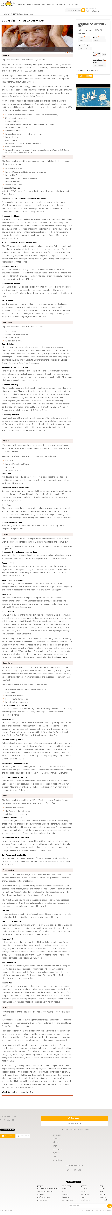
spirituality (103, 1197)
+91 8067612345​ (83, 1129)
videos (83, 1197)
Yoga (43, 4)
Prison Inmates (8, 663)
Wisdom (37, 4)
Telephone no (97, 54)
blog (101, 1186)
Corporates (7, 322)
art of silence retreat (43, 1197)
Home (3, 14)
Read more (62, 657)
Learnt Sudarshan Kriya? (99, 61)
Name (81, 38)
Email (95, 38)
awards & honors (86, 1200)
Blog (65, 4)
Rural (5, 796)
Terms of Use (106, 1210)
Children (6, 441)
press (64, 1191)
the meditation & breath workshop (48, 1188)
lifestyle (102, 1188)
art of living (66, 1186)
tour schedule (85, 1194)
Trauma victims (8, 870)
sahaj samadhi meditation (45, 1191)
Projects (30, 4)
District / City (83, 45)
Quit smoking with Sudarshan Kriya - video (23, 1092)
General (6, 55)
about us (65, 1188)
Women (6, 534)
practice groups (42, 1200)
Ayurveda (59, 4)
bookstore (65, 1197)
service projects (67, 1200)
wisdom (83, 1191)
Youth (5, 157)
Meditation (50, 4)
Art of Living (73, 4)
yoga (101, 1191)
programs (40, 1186)
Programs (21, 4)
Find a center (91, 9)
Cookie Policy (96, 1210)
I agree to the (89, 70)
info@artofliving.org (8, 1116)
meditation (103, 1194)
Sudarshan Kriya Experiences (25, 14)
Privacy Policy (93, 70)
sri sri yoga (40, 1194)
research (65, 1194)
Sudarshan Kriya (10, 14)
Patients (6, 1007)
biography (84, 1188)
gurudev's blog (104, 1200)
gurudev (84, 1186)
